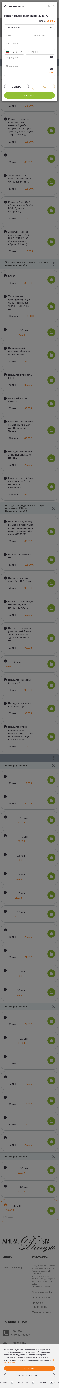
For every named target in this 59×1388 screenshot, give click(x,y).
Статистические (21, 1382)
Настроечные (41, 1382)
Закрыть (16, 86)
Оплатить (29, 95)
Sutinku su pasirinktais (29, 1376)
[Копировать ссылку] (49, 5)
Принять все (29, 1368)
